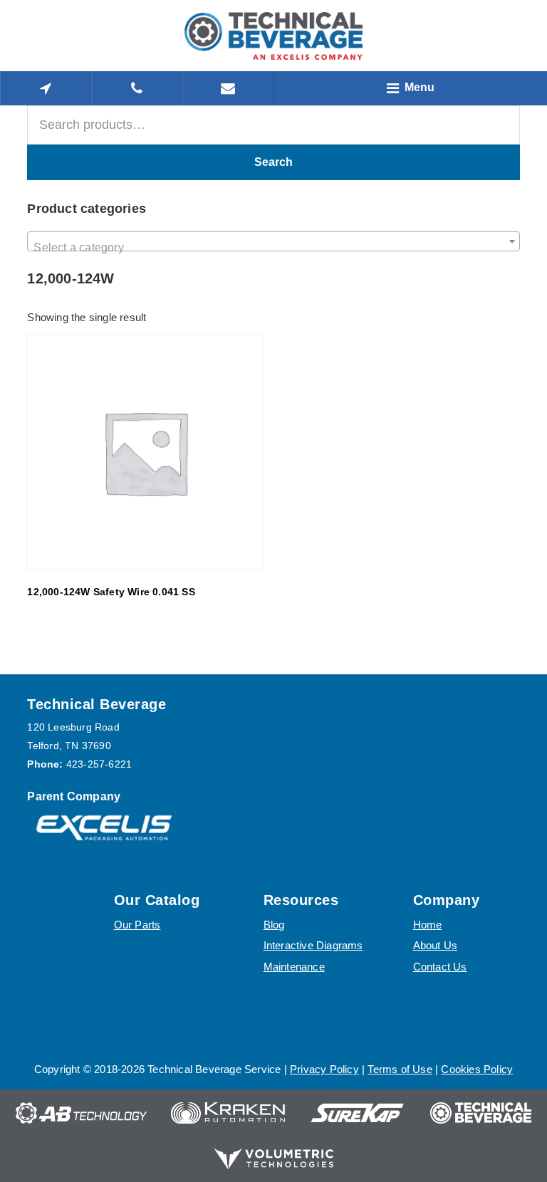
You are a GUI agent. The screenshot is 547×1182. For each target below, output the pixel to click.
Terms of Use (400, 1069)
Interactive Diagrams (313, 945)
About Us (435, 945)
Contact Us (440, 967)
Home (427, 925)
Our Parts (137, 925)
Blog (274, 925)
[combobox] (273, 241)
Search (273, 162)
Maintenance (294, 967)
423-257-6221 (99, 764)
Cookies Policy (477, 1069)
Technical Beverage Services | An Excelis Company (273, 35)
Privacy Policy (324, 1069)
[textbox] (273, 247)
